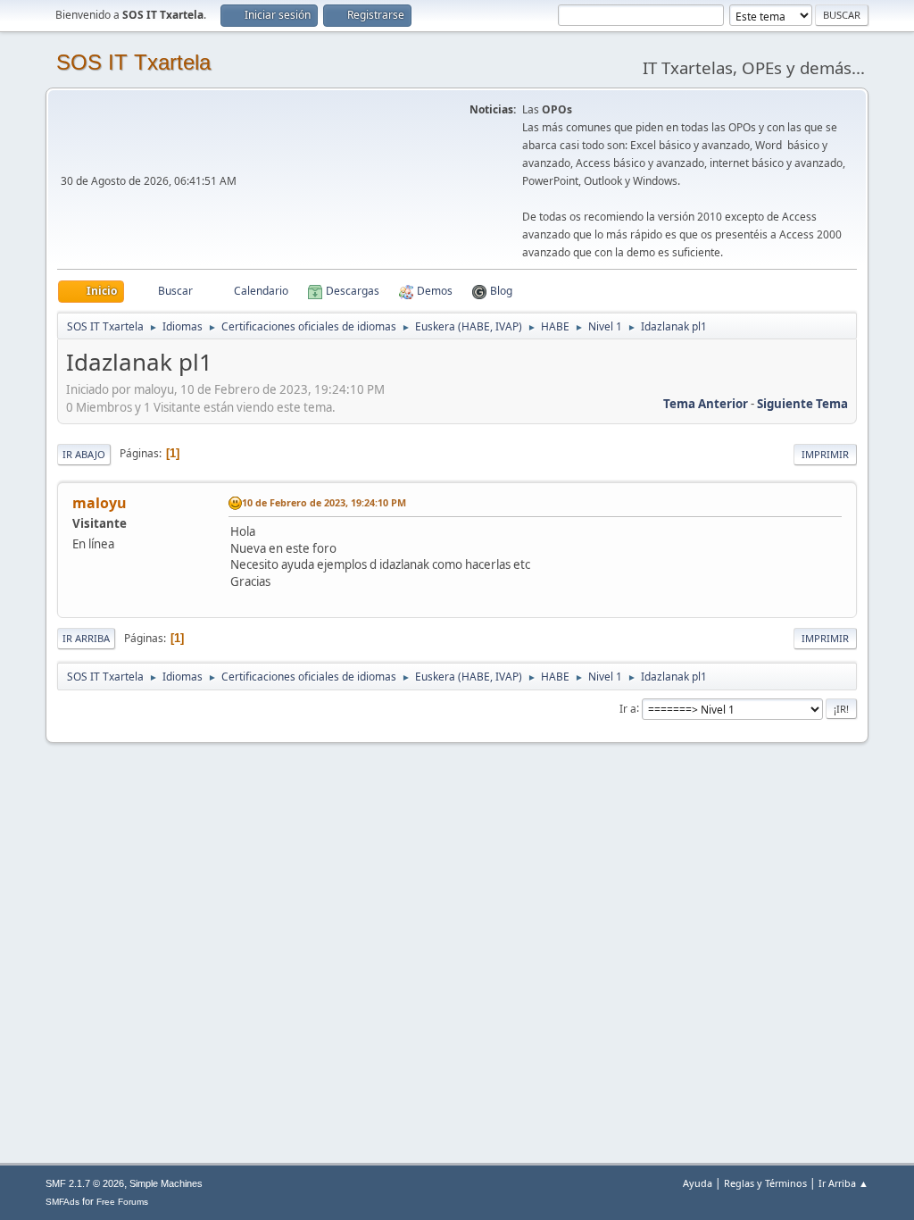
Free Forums (122, 1202)
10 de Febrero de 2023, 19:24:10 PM (324, 502)
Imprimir (825, 454)
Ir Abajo (83, 454)
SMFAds (62, 1202)
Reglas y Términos (765, 1183)
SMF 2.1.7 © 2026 (85, 1183)
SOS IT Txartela (133, 62)
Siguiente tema (802, 404)
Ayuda (697, 1183)
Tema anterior (705, 404)
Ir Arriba (86, 638)
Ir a (627, 707)
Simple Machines (166, 1183)
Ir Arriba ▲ (843, 1183)
